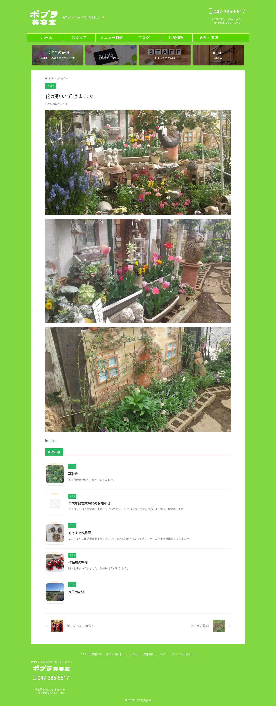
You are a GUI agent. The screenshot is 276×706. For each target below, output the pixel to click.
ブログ (144, 37)
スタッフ (79, 37)
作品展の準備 (78, 562)
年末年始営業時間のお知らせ (89, 503)
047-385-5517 (228, 12)
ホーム (47, 37)
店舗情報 (176, 37)
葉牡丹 (73, 474)
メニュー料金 (111, 37)
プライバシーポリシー (183, 654)
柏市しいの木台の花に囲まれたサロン (51, 662)
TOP (83, 654)
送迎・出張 (208, 37)
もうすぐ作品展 (79, 533)
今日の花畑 (76, 592)
